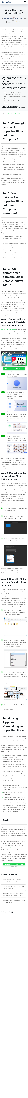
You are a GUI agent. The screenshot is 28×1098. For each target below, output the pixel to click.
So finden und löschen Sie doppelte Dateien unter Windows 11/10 (14, 901)
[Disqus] (14, 933)
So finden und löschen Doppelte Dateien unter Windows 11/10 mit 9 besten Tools (13, 894)
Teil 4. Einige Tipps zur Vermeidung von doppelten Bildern (13, 106)
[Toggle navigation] (25, 2)
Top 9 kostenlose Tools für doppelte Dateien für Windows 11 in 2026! (12, 880)
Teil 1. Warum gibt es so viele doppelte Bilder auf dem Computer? (14, 78)
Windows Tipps (18, 18)
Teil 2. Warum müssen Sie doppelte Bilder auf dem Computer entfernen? (13, 83)
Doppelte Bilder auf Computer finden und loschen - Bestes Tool (13, 887)
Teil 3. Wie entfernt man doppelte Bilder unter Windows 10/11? (14, 88)
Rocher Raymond (8, 18)
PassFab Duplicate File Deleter (8, 329)
